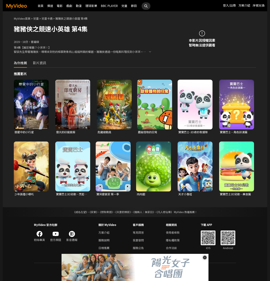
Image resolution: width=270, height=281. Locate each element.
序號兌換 (258, 5)
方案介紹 (244, 5)
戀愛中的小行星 (24, 132)
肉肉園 (141, 194)
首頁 (41, 5)
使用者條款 (173, 232)
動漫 (79, 5)
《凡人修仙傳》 (164, 212)
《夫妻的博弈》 (123, 212)
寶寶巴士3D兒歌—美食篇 (235, 194)
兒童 (124, 5)
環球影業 (91, 5)
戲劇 (69, 5)
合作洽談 (171, 248)
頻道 (50, 5)
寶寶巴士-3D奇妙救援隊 (193, 132)
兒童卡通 (47, 18)
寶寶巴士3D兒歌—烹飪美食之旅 (71, 194)
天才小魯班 (185, 194)
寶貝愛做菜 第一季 (107, 194)
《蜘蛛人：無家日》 (143, 212)
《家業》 (93, 212)
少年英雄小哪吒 (24, 194)
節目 (134, 5)
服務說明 (103, 240)
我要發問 (138, 240)
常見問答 (138, 232)
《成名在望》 (80, 212)
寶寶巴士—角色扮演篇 (233, 132)
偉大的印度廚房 (65, 132)
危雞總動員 (104, 132)
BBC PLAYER (109, 5)
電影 (60, 5)
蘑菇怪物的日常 (147, 132)
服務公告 (138, 248)
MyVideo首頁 (22, 18)
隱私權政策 (173, 240)
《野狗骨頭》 (106, 212)
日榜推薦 (103, 248)
